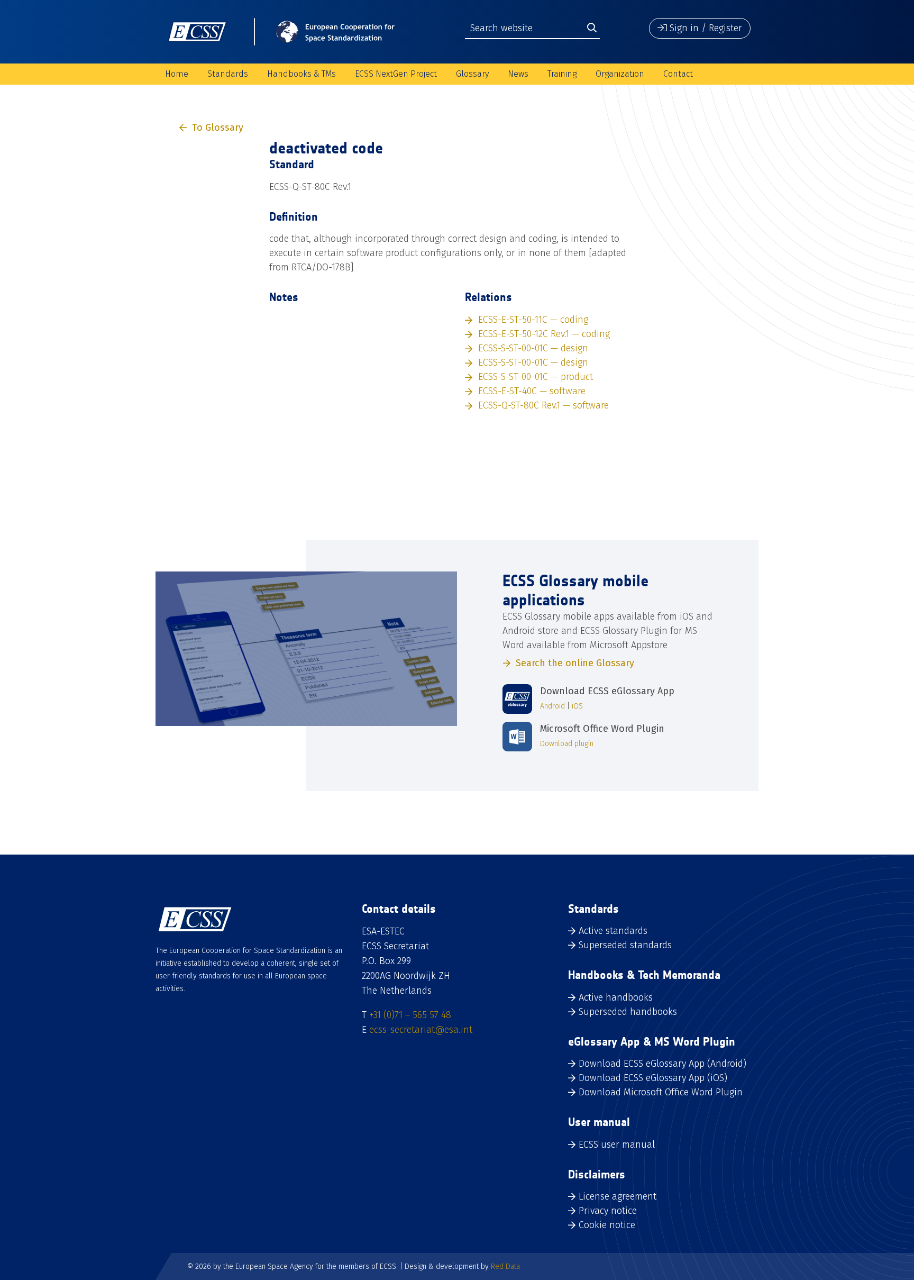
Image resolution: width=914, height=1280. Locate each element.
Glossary (472, 74)
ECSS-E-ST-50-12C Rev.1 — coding (544, 334)
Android (552, 706)
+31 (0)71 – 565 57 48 (410, 1015)
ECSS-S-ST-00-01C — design (533, 348)
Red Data (505, 1266)
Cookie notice (607, 1225)
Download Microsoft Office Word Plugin (661, 1092)
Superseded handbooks (628, 1012)
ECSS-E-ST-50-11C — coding (533, 319)
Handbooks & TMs (301, 74)
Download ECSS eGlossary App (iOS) (653, 1078)
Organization (620, 74)
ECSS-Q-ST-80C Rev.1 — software (543, 405)
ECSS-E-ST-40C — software (532, 391)
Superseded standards (625, 945)
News (518, 74)
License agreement (617, 1196)
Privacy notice (608, 1211)
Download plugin (566, 743)
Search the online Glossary (575, 663)
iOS (577, 706)
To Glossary (217, 127)
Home (176, 74)
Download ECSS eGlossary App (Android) (662, 1063)
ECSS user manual (617, 1144)
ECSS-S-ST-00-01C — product (535, 377)
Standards (227, 74)
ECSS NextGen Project (396, 74)
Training (562, 74)
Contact (678, 74)
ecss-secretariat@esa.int (420, 1030)
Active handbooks (616, 997)
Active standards (613, 931)
